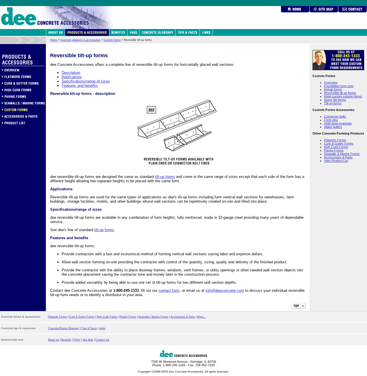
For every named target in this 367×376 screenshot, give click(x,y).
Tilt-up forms (332, 103)
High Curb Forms (336, 147)
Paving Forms (333, 150)
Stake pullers (333, 126)
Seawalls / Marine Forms (153, 316)
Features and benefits (80, 85)
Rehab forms (333, 89)
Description (71, 72)
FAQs (76, 339)
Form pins (331, 120)
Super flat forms (335, 99)
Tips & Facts (89, 328)
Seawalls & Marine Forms (342, 154)
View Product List (336, 160)
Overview (330, 82)
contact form (169, 290)
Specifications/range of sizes (86, 81)
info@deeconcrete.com (225, 290)
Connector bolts (335, 116)
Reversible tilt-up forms (340, 93)
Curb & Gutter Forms (339, 143)
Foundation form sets (339, 86)
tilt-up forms (165, 176)
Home (53, 40)
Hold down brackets (338, 123)
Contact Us (102, 339)
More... (201, 316)
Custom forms (112, 40)
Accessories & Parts (338, 157)
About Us (53, 339)
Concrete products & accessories (80, 40)
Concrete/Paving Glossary (63, 328)
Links (102, 328)
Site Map (88, 339)
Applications (72, 77)
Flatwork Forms (335, 140)
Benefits (66, 339)
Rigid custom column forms (343, 96)
